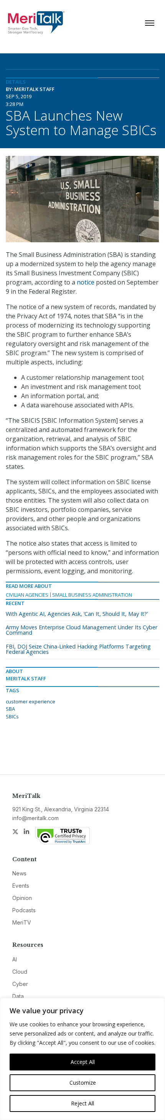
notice (85, 282)
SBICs (12, 716)
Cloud (19, 971)
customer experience (30, 701)
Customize (82, 1082)
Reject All (82, 1103)
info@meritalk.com (35, 818)
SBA (10, 708)
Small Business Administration (92, 594)
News (19, 873)
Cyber (20, 984)
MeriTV (21, 922)
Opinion (22, 898)
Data (18, 996)
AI (14, 959)
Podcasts (24, 910)
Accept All (83, 1061)
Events (20, 885)
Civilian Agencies (27, 594)
